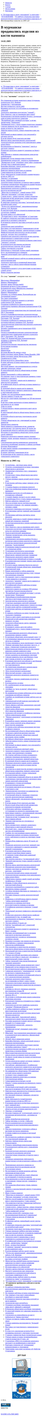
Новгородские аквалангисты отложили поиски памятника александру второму (23, 1092)
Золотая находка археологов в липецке (20, 601)
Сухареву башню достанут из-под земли (20, 497)
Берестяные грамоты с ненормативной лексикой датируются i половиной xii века (23, 814)
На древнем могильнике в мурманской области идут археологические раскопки (23, 976)
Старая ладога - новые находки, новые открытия (19, 196)
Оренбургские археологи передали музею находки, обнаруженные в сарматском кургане (20, 237)
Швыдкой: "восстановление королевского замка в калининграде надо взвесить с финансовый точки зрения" (23, 1035)
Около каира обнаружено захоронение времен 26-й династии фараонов (22, 710)
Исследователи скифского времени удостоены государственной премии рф (22, 1138)
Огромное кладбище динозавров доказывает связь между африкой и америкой (22, 1306)
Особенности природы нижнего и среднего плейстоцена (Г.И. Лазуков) (17, 301)
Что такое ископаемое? (9, 298)
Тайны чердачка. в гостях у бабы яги (19, 1121)
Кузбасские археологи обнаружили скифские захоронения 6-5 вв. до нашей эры (22, 916)
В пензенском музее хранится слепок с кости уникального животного (18, 455)
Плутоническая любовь (14, 1079)
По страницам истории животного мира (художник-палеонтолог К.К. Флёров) (20, 101)
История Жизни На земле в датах (13, 352)
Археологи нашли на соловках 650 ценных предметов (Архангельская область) (21, 590)
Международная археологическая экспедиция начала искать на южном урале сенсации (22, 1054)
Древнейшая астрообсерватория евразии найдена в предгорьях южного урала (20, 598)
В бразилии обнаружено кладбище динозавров (23, 1309)
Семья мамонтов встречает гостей (13, 172)
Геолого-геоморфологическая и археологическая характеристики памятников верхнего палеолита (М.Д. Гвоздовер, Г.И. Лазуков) (19, 334)
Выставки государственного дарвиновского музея (20, 228)
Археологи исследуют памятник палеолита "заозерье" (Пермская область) (21, 1006)
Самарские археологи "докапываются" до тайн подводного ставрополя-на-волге (23, 972)
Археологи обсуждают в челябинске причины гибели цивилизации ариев (22, 714)
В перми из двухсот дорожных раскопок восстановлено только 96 (20, 990)
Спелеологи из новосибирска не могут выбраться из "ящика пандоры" (20, 1316)
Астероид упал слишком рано (16, 1075)
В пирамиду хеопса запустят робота (18, 627)
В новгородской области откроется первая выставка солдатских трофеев (21, 1258)
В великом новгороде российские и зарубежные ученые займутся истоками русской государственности (23, 663)
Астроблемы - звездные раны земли (18, 465)
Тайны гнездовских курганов (12, 248)
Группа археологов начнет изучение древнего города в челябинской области (22, 1062)
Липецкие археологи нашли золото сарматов (22, 763)
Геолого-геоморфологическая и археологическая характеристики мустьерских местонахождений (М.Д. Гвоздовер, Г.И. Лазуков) (21, 316)
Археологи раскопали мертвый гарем (19, 749)
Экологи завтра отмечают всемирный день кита (23, 1269)
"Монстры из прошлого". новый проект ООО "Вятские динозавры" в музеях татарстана (18, 193)
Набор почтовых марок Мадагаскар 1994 (16, 356)
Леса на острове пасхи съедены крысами (20, 503)
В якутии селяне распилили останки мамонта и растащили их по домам (19, 403)
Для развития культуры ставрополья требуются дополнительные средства (23, 1204)
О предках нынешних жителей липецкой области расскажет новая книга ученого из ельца (23, 604)
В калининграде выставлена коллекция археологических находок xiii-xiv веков (16, 245)
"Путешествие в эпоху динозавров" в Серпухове (19, 216)
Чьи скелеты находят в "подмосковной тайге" (22, 859)
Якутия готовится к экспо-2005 (12, 106)
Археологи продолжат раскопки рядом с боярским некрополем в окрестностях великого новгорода (23, 985)
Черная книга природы (9, 424)
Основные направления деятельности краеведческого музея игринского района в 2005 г (21, 185)
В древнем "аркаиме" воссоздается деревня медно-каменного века (21, 1248)
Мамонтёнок (5, 350)
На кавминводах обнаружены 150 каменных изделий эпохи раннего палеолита (22, 1072)
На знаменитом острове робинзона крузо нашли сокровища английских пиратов (23, 694)
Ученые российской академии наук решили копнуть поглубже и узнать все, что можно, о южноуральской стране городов (22, 957)
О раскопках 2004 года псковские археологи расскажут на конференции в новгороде (22, 1342)
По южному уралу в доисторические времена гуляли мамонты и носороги (22, 578)
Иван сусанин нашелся (14, 1193)
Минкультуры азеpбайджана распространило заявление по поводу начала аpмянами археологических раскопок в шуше (22, 1263)
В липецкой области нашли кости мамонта (17, 388)
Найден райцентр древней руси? (17, 501)
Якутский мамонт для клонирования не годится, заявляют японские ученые (19, 367)
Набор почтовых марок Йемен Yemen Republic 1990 (20, 354)
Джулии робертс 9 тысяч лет (11, 396)
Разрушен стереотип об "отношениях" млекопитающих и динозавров (19, 1346)
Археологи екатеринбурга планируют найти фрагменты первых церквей (22, 888)
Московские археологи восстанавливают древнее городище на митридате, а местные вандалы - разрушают (21, 869)
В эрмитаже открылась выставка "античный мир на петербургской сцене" (23, 1226)
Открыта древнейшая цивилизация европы (21, 1145)
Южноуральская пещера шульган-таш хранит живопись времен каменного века (22, 650)
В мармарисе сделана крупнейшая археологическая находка (18, 784)
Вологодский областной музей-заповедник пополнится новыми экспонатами (21, 806)
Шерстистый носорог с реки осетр (18, 673)
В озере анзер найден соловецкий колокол (21, 607)
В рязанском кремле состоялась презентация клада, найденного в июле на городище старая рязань (22, 837)
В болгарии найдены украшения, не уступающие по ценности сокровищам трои (21, 810)
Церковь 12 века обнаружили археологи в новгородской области (21, 884)
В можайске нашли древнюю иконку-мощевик (22, 721)
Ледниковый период (8, 296)
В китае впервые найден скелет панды (19, 1251)
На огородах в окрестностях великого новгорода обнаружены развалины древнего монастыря (23, 770)
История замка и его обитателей (13, 214)
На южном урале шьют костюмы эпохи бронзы (23, 1229)
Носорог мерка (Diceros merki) (12, 284)
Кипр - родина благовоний (15, 1245)
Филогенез (5, 348)
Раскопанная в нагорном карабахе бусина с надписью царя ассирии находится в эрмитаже (21, 117)
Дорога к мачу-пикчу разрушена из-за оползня (22, 617)
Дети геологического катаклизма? (18, 671)
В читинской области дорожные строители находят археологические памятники (21, 796)
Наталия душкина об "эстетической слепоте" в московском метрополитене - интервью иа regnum (22, 1115)
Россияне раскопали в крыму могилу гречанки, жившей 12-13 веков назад (23, 1022)
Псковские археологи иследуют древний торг (22, 845)
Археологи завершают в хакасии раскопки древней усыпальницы (21, 848)
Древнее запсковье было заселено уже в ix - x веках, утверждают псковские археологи (22, 646)
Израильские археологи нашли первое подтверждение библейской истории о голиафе (23, 558)
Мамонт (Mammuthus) (9, 282)
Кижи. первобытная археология (13, 180)
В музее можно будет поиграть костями (15, 138)
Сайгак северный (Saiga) (10, 290)
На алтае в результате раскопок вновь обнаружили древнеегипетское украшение (21, 554)
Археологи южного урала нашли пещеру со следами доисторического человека (21, 752)
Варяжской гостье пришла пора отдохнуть (17, 158)
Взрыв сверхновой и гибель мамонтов (15, 374)
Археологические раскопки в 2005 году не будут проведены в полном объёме (23, 1050)
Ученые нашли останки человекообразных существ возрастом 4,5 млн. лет (21, 1338)
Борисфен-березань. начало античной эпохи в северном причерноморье (18, 167)
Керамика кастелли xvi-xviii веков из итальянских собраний (19, 494)
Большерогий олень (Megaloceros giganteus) (17, 288)
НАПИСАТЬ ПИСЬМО (10, 1414)
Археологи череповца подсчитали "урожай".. (18, 112)
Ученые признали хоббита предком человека (22, 1231)
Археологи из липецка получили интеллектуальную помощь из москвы (19, 904)
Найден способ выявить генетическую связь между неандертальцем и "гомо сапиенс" (22, 1200)
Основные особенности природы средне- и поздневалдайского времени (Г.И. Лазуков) (17, 321)
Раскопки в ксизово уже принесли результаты (22, 941)
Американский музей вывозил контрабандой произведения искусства (22, 702)
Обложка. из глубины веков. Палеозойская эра (18, 294)
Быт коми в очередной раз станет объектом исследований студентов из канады (21, 1176)
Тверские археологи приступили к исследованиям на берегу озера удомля (20, 980)
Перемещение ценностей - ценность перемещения (20, 160)
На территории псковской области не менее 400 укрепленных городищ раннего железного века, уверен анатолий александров (23, 779)
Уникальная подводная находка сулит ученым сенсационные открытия (22, 574)
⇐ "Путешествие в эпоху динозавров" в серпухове (20, 86)
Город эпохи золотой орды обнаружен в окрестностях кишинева (20, 724)
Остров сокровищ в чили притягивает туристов (23, 643)
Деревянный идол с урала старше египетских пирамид (21, 124)
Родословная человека (9, 346)
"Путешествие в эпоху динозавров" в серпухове (23, 1281)
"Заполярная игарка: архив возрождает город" (22, 965)
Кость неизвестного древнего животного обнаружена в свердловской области (20, 826)
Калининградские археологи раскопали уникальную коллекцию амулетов (20, 1152)
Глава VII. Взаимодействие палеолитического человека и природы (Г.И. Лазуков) (18, 339)
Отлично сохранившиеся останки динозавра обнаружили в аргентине (22, 468)
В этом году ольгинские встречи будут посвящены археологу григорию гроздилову (22, 1332)
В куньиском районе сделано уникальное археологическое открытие (20, 774)
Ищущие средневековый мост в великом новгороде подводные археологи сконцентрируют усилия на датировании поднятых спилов (20, 936)
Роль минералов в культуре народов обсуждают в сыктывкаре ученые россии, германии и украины (23, 1181)
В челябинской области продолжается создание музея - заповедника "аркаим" (23, 1242)
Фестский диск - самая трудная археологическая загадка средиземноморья (23, 830)
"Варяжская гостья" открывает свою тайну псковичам (21, 162)
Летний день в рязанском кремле (13, 164)
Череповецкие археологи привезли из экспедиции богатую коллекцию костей (20, 189)
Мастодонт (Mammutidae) (10, 280)
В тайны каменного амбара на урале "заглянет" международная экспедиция (23, 1010)
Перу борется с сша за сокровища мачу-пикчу (18, 114)
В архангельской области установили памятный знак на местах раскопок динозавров (23, 1234)
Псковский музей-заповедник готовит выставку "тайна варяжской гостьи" (19, 199)
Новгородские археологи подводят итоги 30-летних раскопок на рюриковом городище (22, 654)
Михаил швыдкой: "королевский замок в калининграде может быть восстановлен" (21, 1018)
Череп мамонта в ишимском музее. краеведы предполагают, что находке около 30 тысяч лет (18, 427)
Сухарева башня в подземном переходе (20, 487)
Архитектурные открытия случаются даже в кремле (20, 182)
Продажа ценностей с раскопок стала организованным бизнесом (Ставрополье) (21, 1214)
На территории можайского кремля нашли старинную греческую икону (21, 668)
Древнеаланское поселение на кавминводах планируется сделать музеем (21, 792)
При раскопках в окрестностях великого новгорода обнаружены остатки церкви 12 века (23, 948)
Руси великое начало (13, 1169)
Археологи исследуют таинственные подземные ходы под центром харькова (23, 530)
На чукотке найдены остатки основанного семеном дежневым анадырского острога (21, 756)
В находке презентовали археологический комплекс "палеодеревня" (21, 544)
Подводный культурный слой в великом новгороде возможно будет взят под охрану (21, 1088)
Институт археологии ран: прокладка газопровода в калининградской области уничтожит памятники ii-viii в (20, 1273)
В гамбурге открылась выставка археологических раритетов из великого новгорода (19, 219)
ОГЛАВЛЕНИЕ (7, 88)
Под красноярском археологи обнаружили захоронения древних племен (21, 634)
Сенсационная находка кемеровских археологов (19, 442)
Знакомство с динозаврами (11, 104)
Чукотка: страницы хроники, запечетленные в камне (21, 230)
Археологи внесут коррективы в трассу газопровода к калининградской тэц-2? (20, 1238)
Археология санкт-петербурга (12, 226)
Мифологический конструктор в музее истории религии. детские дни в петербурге (19, 233)
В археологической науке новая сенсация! (21, 873)
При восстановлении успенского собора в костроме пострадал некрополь (21, 1130)
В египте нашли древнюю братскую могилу (21, 565)
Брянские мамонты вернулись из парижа (16, 170)
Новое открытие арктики (10, 272)
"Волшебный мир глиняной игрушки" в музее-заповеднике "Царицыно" (18, 121)
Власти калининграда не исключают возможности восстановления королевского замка (21, 1125)
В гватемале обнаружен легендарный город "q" (23, 637)
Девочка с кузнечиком (9, 178)
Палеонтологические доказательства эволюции (19, 344)
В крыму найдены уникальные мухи (14, 452)
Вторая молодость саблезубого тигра (15, 360)
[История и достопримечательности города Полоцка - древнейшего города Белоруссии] (21, 1398)
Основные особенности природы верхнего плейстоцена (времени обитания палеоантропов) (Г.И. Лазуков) (21, 306)
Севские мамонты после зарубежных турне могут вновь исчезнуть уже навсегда (19, 127)
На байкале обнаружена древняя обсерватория (22, 739)
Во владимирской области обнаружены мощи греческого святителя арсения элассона (22, 732)
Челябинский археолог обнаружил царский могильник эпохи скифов (21, 736)
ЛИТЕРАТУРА (6, 342)
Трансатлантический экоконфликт (18, 533)
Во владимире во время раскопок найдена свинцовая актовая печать (21, 1172)
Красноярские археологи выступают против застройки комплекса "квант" (22, 1046)
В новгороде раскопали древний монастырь (21, 759)
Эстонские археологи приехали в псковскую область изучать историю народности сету (22, 1108)
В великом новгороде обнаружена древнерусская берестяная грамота (18, 852)
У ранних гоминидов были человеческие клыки (23, 1335)
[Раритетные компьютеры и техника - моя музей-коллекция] (21, 1377)
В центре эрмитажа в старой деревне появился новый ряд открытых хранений (22, 520)
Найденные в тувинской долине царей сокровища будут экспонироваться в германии (20, 251)
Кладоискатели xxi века (14, 683)
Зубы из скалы (6, 406)
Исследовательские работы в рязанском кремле (23, 969)
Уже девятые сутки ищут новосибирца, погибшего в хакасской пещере (20, 1296)
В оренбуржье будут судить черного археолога (22, 499)
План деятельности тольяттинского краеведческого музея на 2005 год (18, 1100)
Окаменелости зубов (8, 358)
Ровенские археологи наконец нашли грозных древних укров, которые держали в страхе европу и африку (20, 438)
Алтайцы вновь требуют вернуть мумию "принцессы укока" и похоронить (20, 1278)
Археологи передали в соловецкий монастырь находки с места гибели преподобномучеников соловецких (18, 264)
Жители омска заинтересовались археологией (18, 140)
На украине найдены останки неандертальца (22, 1293)
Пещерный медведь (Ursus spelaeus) (14, 286)
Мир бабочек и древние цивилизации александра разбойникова (19, 944)
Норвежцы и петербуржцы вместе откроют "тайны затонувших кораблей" (21, 900)
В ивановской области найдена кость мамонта (18, 430)
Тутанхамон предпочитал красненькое (19, 551)
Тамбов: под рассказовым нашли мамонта (16, 394)
